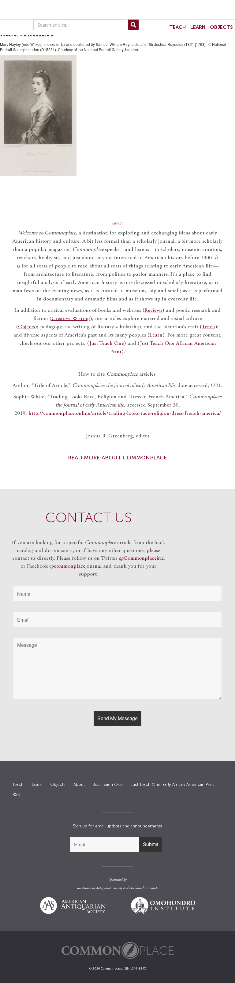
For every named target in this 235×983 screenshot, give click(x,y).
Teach (177, 27)
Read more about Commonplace (117, 457)
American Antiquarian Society (102, 888)
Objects (221, 27)
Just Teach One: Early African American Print (172, 784)
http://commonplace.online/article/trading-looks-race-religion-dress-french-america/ (124, 413)
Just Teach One (106, 343)
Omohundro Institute (143, 888)
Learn (198, 27)
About (79, 784)
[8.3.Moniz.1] (117, 115)
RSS (16, 794)
